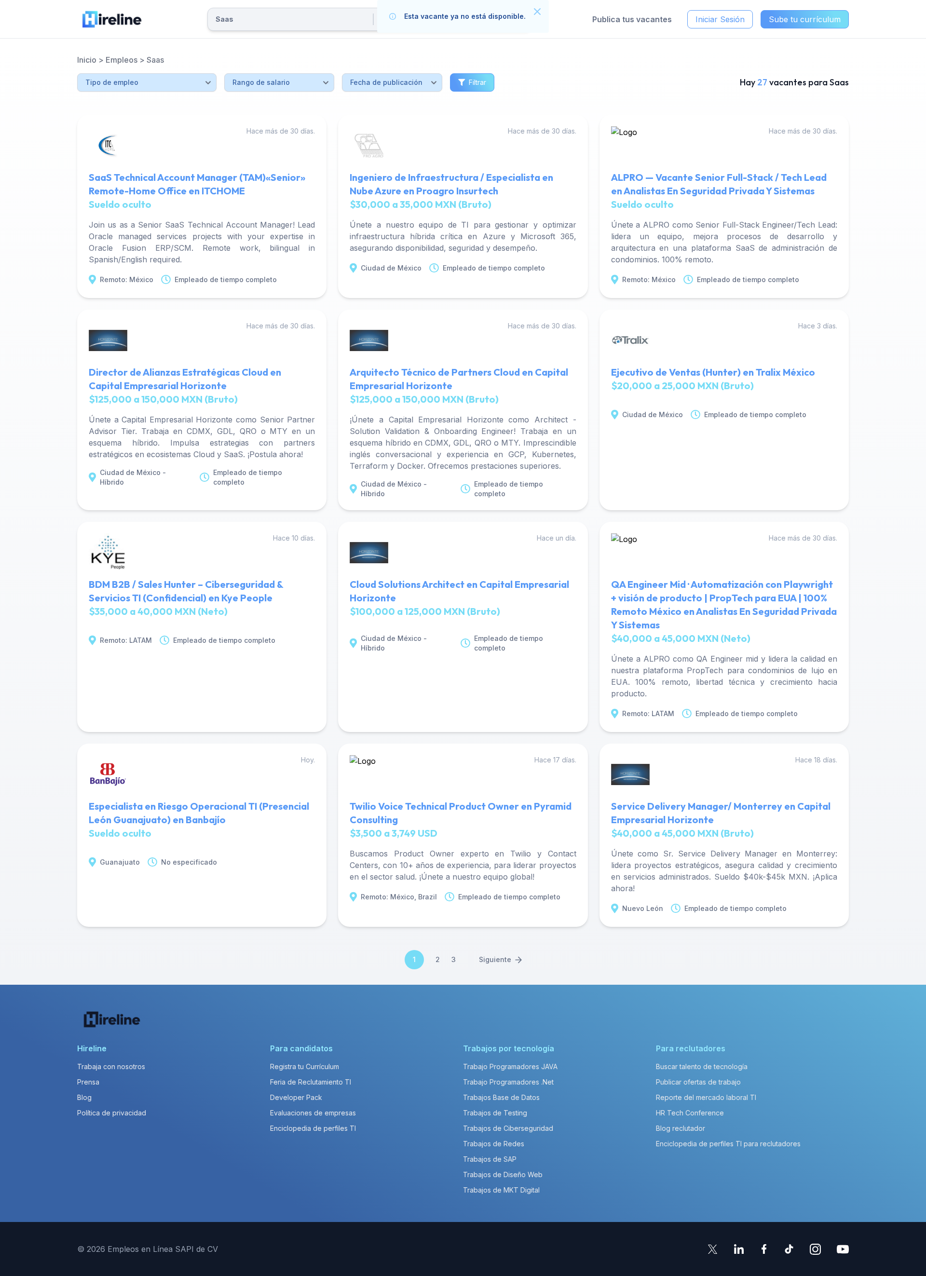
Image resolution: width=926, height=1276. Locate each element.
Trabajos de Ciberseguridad (508, 1128)
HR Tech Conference (690, 1113)
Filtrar (477, 82)
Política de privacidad (111, 1113)
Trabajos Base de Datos (501, 1097)
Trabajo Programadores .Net (508, 1082)
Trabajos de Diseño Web (503, 1174)
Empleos (121, 60)
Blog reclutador (680, 1128)
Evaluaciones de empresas (313, 1113)
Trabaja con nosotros (111, 1066)
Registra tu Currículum (304, 1066)
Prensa (88, 1082)
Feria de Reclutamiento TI (310, 1082)
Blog (84, 1097)
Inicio (86, 60)
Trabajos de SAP (490, 1159)
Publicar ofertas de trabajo (698, 1082)
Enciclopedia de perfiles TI (313, 1128)
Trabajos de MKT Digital (501, 1190)
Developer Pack (296, 1097)
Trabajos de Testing (495, 1113)
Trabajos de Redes (493, 1144)
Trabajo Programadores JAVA (510, 1066)
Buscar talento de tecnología (702, 1066)
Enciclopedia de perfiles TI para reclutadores (728, 1144)
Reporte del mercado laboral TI (706, 1097)
